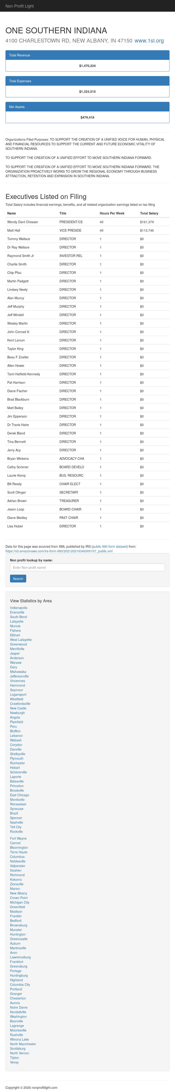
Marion (15, 888)
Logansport (18, 694)
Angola (15, 717)
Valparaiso (17, 865)
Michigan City (19, 902)
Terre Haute (18, 852)
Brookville (17, 790)
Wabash (16, 740)
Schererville (18, 772)
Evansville (17, 612)
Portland (16, 989)
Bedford (15, 920)
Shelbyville (17, 753)
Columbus (17, 856)
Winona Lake (19, 1039)
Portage (15, 970)
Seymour (16, 689)
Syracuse (16, 808)
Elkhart (15, 635)
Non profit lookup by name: (31, 560)
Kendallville (18, 1012)
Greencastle (19, 938)
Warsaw (15, 662)
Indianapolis (18, 607)
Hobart (15, 767)
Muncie (15, 626)
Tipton (14, 1057)
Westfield (16, 699)
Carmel (15, 843)
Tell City (15, 827)
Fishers (15, 630)
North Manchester (23, 1044)
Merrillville (17, 648)
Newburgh (17, 712)
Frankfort (16, 961)
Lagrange (17, 1025)
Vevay (14, 1062)
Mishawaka (18, 671)
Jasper (15, 653)
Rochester (17, 763)
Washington (18, 1016)
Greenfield (17, 906)
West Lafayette (21, 639)
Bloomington (19, 847)
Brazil (14, 813)
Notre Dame (19, 1007)
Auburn (15, 943)
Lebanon (16, 735)
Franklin (16, 916)
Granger (16, 993)
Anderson (17, 658)
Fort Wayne (18, 838)
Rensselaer (18, 804)
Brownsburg (18, 925)
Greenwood (18, 644)
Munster (16, 929)
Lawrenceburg (20, 957)
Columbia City (20, 984)
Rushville (16, 1034)
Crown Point (19, 897)
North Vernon (19, 1053)
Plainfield (16, 721)
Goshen (15, 870)
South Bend (18, 616)
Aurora (15, 1002)
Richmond (17, 875)
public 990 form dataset (110, 546)
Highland (16, 980)
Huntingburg (19, 975)
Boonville (16, 1021)
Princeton (17, 785)
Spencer (16, 817)
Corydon (16, 744)
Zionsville (16, 884)
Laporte (15, 776)
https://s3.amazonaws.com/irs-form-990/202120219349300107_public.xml (59, 551)
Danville (15, 749)
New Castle (18, 708)
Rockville (16, 831)
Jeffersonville (19, 676)
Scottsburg (18, 1048)
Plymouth (16, 758)
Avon (13, 952)
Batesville (17, 781)
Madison (16, 911)
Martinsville (18, 948)
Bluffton (15, 731)
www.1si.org (149, 40)
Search (18, 578)
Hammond (17, 685)
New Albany (18, 893)
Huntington (18, 934)
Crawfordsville (20, 703)
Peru (13, 726)
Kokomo (16, 879)
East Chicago (19, 795)
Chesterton (18, 998)
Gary (13, 667)
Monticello (17, 799)
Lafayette (16, 621)
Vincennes (17, 680)
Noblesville (18, 861)
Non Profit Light (19, 6)
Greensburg (18, 966)
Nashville (16, 822)
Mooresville (18, 1030)
